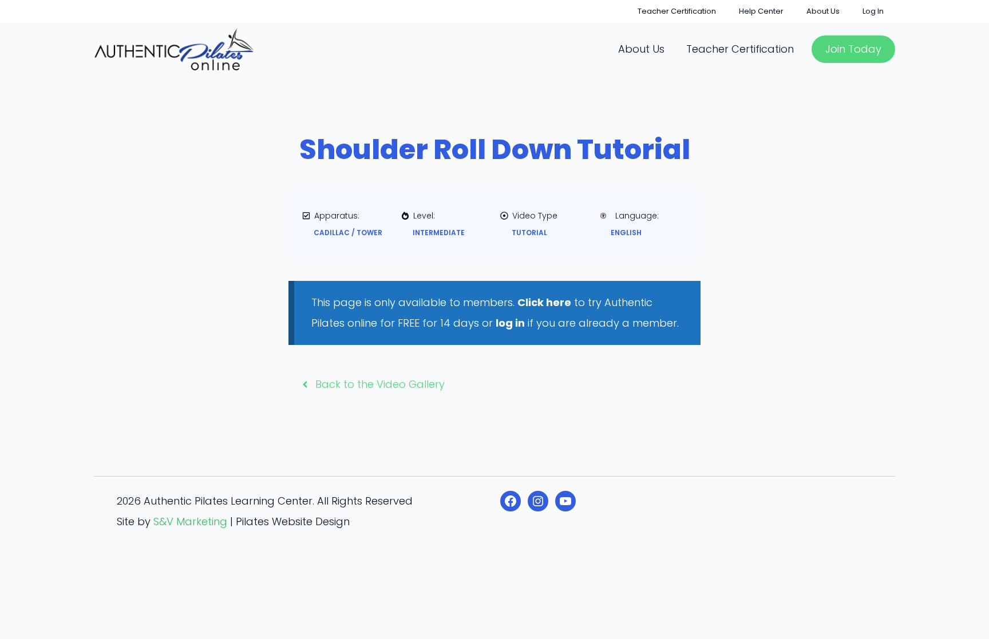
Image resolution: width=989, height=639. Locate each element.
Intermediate (439, 232)
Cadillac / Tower (348, 232)
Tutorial (529, 232)
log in (510, 323)
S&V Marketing (190, 521)
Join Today (853, 49)
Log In (873, 11)
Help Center (761, 11)
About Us (823, 11)
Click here (544, 302)
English (626, 232)
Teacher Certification (677, 11)
